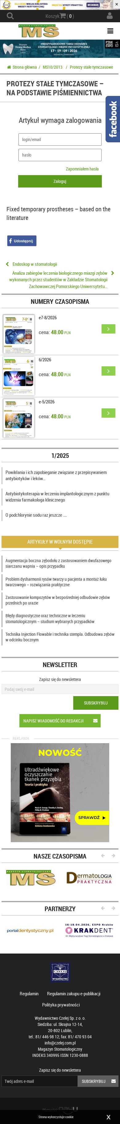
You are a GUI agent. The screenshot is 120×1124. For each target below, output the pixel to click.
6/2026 (45, 359)
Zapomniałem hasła (82, 169)
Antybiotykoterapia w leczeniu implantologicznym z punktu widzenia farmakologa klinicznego (57, 496)
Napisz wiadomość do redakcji (53, 721)
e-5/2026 (46, 401)
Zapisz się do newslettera (60, 679)
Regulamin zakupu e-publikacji (73, 993)
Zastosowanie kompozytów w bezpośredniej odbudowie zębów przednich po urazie (58, 600)
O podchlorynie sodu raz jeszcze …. (36, 515)
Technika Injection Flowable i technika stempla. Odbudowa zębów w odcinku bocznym (60, 637)
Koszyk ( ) (60, 16)
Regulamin (29, 993)
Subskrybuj (96, 703)
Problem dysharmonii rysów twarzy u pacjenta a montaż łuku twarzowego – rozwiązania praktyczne (56, 582)
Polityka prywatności (61, 1004)
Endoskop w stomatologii (35, 264)
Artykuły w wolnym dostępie (60, 541)
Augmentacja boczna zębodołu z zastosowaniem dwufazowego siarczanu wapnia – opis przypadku (58, 563)
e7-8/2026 (48, 317)
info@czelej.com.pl (60, 1043)
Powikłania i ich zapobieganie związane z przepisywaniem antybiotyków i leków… (56, 475)
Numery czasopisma (60, 301)
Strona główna (25, 67)
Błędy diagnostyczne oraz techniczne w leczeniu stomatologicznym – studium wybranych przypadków (50, 618)
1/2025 (60, 455)
